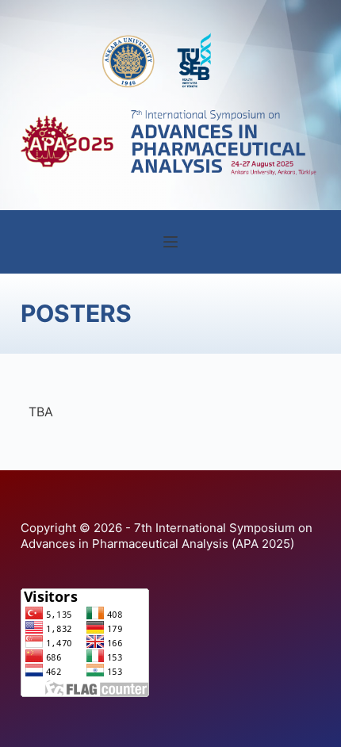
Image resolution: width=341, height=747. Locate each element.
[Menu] (170, 242)
